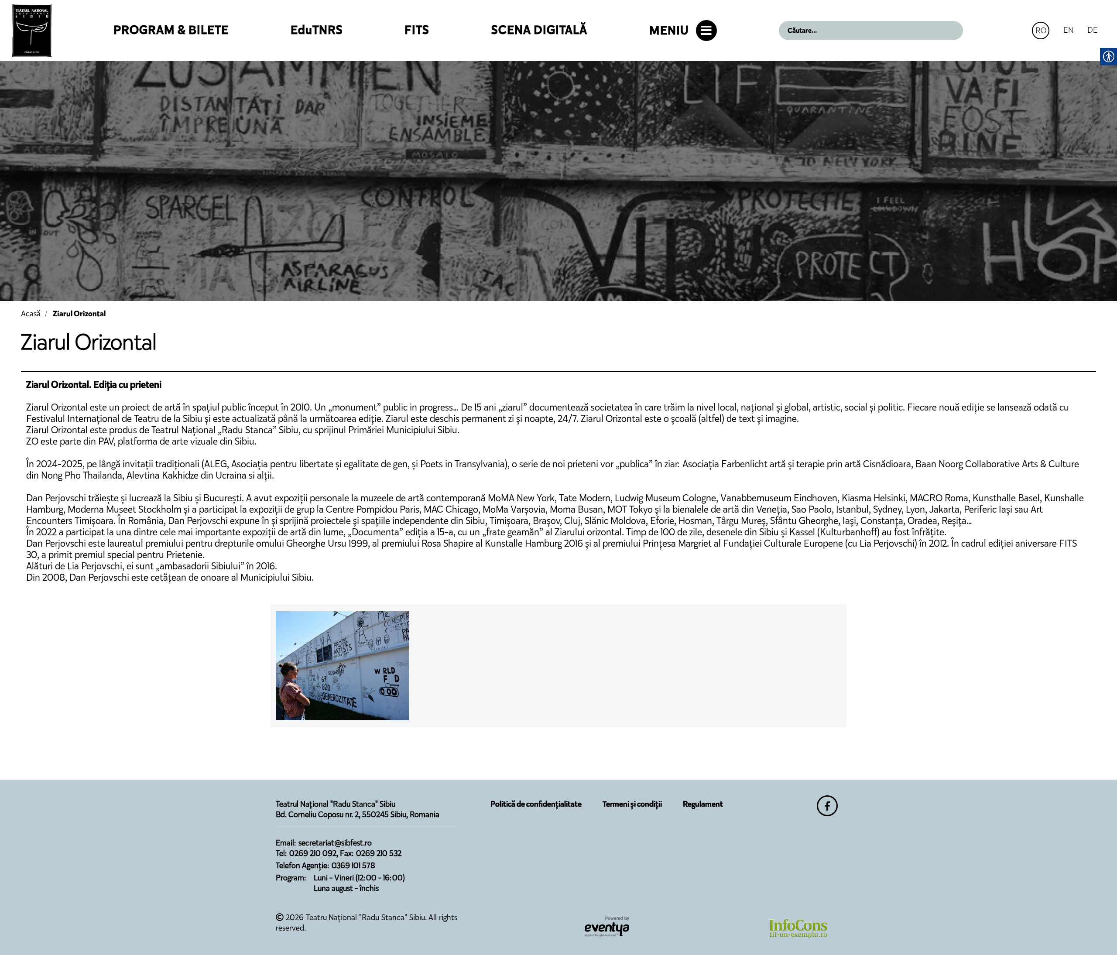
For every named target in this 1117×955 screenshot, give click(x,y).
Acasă (31, 313)
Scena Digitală (539, 29)
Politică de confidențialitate (536, 804)
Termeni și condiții (632, 804)
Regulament (703, 804)
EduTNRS (317, 29)
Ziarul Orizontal (79, 313)
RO (1040, 30)
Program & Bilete (171, 29)
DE (1092, 30)
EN (1068, 30)
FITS (416, 29)
